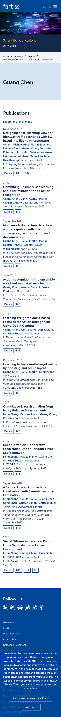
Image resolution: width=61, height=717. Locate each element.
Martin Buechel (40, 144)
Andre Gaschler (23, 202)
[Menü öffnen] (55, 7)
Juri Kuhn (22, 152)
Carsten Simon (29, 414)
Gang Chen (10, 502)
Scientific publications (13, 59)
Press (6, 627)
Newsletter (9, 622)
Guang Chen (47, 59)
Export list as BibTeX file (17, 121)
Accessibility (9, 639)
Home (6, 56)
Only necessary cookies (30, 698)
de (44, 7)
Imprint (32, 661)
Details (8, 173)
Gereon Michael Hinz (16, 144)
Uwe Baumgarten (14, 160)
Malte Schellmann (41, 156)
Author (32, 59)
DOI (27, 570)
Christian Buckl (12, 333)
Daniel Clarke (28, 198)
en (49, 7)
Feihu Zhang (28, 329)
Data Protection (11, 633)
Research (18, 56)
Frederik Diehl (11, 148)
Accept (31, 707)
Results (31, 56)
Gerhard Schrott (32, 506)
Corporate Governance (15, 644)
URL (18, 173)
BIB (27, 173)
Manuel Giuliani (30, 287)
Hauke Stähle (28, 456)
